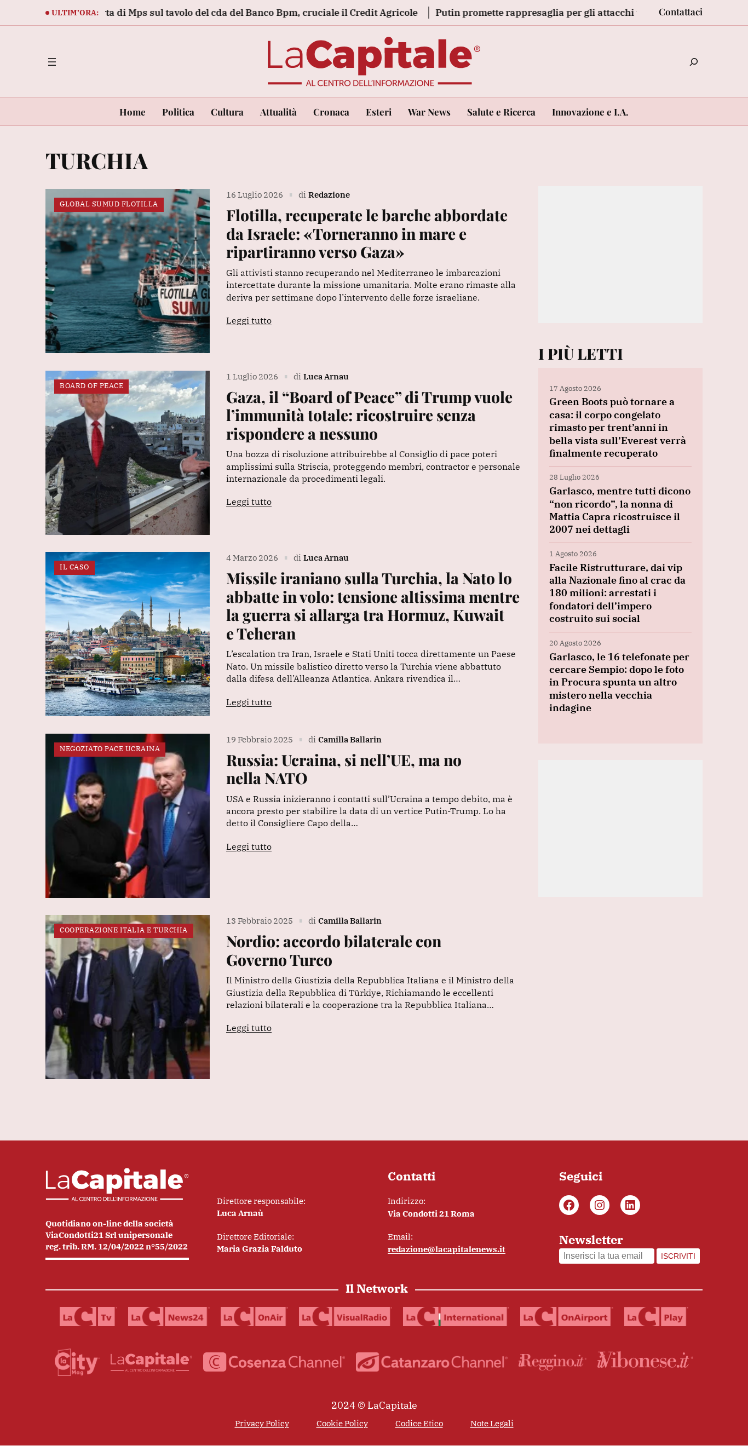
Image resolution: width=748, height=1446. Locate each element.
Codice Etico (419, 1423)
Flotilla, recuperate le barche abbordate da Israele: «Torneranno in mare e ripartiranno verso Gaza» (367, 233)
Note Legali (492, 1423)
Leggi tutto (249, 320)
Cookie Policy (342, 1423)
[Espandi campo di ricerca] (694, 62)
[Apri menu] (52, 61)
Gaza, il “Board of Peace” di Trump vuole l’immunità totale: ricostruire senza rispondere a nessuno (369, 415)
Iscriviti (678, 1256)
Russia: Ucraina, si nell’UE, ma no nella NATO (344, 769)
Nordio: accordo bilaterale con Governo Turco (333, 950)
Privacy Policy (262, 1423)
